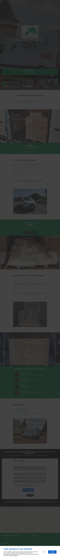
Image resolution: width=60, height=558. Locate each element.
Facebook (15, 555)
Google (11, 555)
